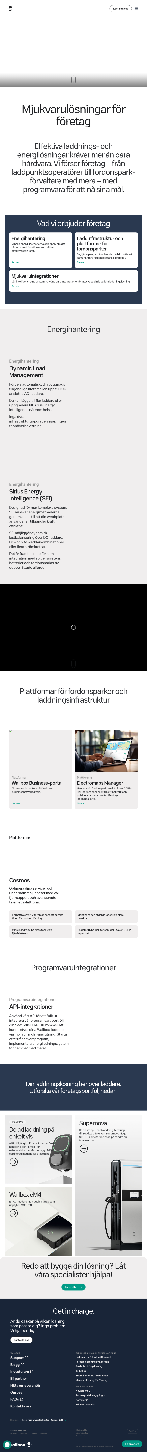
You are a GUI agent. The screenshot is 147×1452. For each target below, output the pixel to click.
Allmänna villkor (82, 1430)
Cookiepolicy (80, 1436)
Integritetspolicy (82, 1433)
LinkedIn (34, 1433)
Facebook (44, 1433)
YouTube (13, 1433)
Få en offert (72, 1287)
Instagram (23, 1433)
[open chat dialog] (7, 1444)
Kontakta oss (120, 8)
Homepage (15, 1420)
